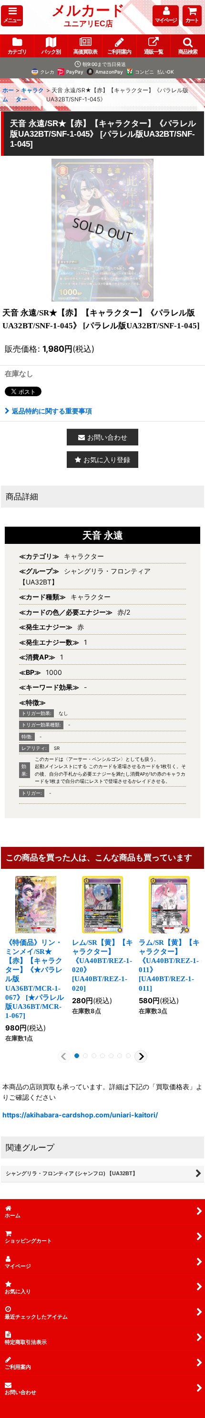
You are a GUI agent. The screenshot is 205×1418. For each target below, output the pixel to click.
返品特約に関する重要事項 (52, 411)
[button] (12, 15)
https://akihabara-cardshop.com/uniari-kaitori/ (80, 1115)
